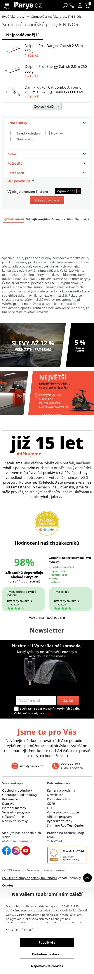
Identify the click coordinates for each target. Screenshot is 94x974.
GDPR (51, 803)
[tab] (47, 123)
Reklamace (10, 799)
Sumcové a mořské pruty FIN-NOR (56, 16)
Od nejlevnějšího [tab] (38, 219)
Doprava (8, 803)
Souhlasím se (28, 708)
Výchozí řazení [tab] (13, 219)
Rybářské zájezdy (59, 821)
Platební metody (14, 808)
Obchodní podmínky (17, 790)
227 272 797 (70, 764)
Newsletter (55, 795)
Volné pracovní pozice (63, 812)
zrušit (48, 713)
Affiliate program (59, 817)
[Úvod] (28, 5)
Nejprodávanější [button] (22, 34)
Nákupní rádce (13, 817)
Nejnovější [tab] (82, 219)
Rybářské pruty (13, 16)
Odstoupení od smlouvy (19, 795)
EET (49, 808)
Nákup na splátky (15, 821)
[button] (80, 5)
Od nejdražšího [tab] (62, 219)
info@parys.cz (31, 766)
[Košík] (88, 5)
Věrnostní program (16, 812)
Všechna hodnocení (47, 617)
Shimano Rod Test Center (65, 825)
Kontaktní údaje (58, 799)
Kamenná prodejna (61, 790)
